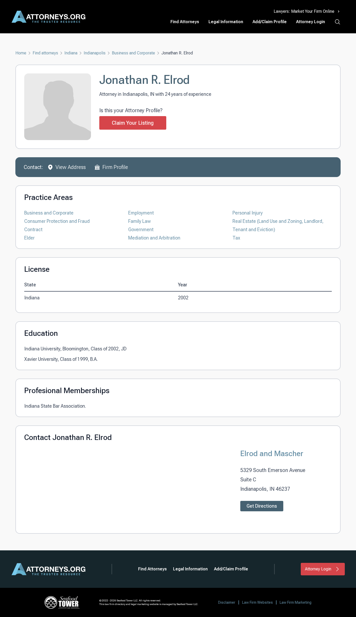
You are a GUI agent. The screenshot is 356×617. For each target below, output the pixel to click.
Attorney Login (310, 21)
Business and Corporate (133, 53)
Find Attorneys (184, 21)
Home (20, 53)
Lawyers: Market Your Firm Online (304, 11)
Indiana (70, 53)
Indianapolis (95, 53)
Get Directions (262, 506)
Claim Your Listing (133, 123)
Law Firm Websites (257, 602)
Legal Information (225, 21)
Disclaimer (226, 602)
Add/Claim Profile (270, 21)
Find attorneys (45, 53)
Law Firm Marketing (295, 602)
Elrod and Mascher (271, 453)
